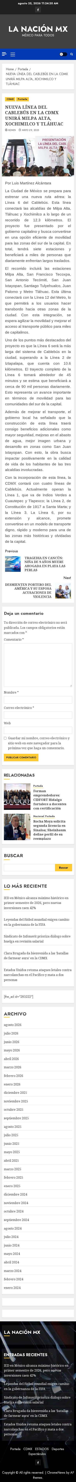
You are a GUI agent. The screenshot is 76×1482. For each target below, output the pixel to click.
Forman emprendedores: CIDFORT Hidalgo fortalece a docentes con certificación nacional (49, 802)
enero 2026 (12, 1084)
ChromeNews (56, 1472)
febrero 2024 (13, 1279)
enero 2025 (12, 1186)
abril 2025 (11, 1160)
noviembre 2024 (16, 1203)
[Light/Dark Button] (63, 54)
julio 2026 (11, 1033)
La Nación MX (38, 29)
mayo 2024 (12, 1254)
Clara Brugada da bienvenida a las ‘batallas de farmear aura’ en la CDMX (36, 1413)
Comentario (14, 639)
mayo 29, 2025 (30, 130)
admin (12, 130)
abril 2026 (11, 1059)
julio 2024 (11, 1237)
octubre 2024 (13, 1211)
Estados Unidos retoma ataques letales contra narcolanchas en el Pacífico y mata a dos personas (38, 975)
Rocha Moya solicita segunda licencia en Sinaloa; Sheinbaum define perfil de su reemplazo (49, 830)
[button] (13, 54)
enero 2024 (12, 1288)
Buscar (13, 855)
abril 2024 (11, 1262)
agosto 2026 (12, 1025)
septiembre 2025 (16, 1118)
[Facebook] (38, 9)
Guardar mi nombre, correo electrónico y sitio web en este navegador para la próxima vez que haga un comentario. (39, 743)
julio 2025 (11, 1135)
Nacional (38, 816)
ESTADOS (42, 1449)
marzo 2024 (12, 1271)
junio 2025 (11, 1143)
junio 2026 (11, 1042)
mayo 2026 (12, 1050)
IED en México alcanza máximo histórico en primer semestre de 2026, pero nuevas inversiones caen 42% (36, 903)
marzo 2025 (12, 1169)
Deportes (58, 1449)
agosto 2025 (12, 1127)
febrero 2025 (13, 1177)
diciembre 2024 (15, 1194)
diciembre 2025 (15, 1092)
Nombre (11, 692)
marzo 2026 (12, 1067)
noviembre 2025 (16, 1101)
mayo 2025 (12, 1152)
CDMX (10, 99)
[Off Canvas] (4, 54)
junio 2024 (11, 1245)
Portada (22, 99)
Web (7, 723)
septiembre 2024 (16, 1220)
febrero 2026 (13, 1076)
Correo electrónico (19, 708)
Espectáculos (37, 1454)
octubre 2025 (13, 1109)
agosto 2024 (12, 1228)
